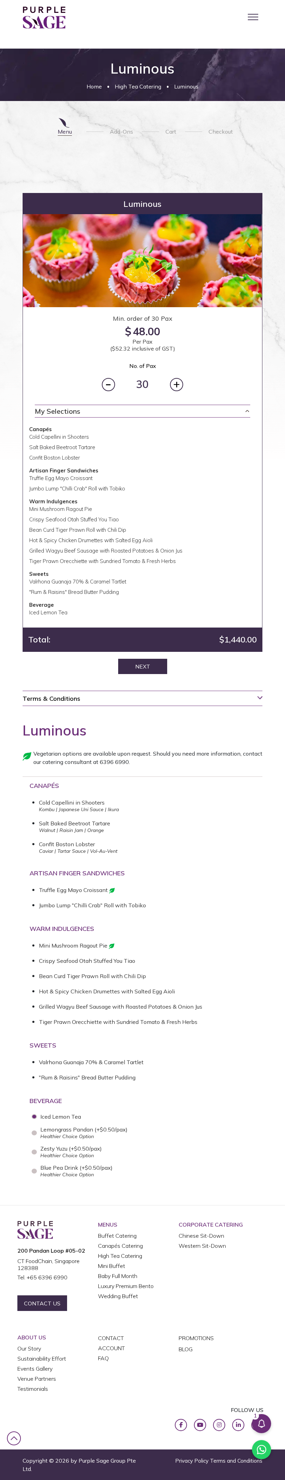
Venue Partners (36, 1378)
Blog (186, 1349)
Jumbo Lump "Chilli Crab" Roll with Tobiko (92, 905)
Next (142, 666)
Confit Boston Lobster (67, 844)
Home (94, 86)
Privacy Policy (192, 1460)
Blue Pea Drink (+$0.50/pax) (76, 1171)
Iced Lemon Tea (60, 1116)
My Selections (57, 411)
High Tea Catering (138, 86)
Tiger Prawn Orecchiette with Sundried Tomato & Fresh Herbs (118, 1021)
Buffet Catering (117, 1235)
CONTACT (111, 1338)
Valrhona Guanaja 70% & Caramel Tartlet (91, 1062)
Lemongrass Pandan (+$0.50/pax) (84, 1133)
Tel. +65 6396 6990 (42, 1277)
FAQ (103, 1358)
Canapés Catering (120, 1245)
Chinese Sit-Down (201, 1235)
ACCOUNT (111, 1348)
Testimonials (32, 1388)
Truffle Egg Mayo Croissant (74, 889)
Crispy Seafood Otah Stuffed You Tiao (87, 960)
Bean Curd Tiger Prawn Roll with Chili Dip (92, 976)
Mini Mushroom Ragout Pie (74, 945)
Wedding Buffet (118, 1296)
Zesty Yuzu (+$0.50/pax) (71, 1152)
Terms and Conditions (236, 1460)
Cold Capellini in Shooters (72, 802)
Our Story (29, 1348)
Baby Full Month (117, 1275)
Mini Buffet (111, 1265)
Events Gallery (34, 1368)
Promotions (196, 1338)
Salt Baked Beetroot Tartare (74, 823)
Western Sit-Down (202, 1245)
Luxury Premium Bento (126, 1286)
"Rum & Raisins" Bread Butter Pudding (87, 1077)
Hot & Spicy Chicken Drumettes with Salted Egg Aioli (107, 991)
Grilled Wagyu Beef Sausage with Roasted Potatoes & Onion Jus (120, 1006)
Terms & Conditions (51, 699)
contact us (42, 1303)
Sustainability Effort (41, 1358)
